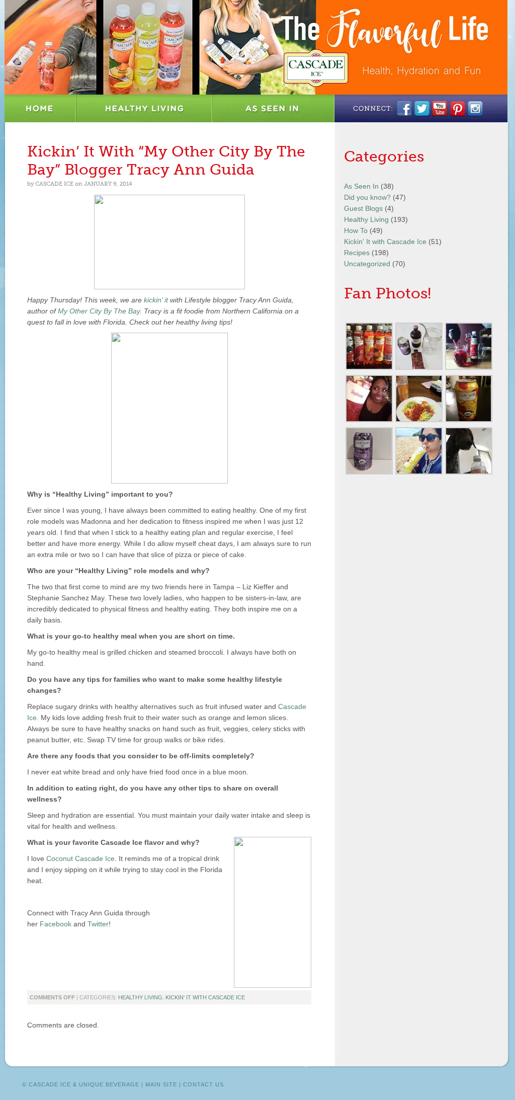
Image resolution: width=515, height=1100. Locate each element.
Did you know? (367, 197)
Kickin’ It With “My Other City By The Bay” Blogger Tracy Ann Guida (166, 160)
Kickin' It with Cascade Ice (205, 997)
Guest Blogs (363, 208)
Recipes (357, 253)
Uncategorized (367, 264)
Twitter (98, 924)
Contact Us (203, 1084)
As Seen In (273, 108)
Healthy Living (144, 108)
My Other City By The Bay (99, 311)
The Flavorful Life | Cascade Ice (256, 47)
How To (356, 230)
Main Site (161, 1084)
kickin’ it (156, 300)
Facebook (55, 924)
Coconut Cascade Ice (80, 858)
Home (40, 108)
